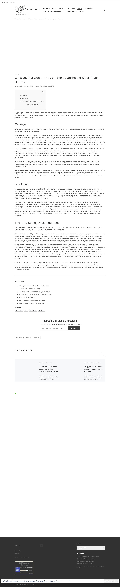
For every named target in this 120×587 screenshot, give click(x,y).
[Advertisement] (60, 526)
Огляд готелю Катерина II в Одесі (86, 558)
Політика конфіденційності (22, 557)
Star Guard (25, 98)
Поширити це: (34, 104)
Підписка (74, 328)
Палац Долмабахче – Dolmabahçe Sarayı (88, 556)
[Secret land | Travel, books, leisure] (20, 9)
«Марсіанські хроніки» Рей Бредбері (31, 303)
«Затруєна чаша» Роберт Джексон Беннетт (33, 286)
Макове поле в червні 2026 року (85, 561)
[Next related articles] (103, 355)
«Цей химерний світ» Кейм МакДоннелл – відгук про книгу (91, 566)
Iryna (19, 86)
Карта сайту (18, 550)
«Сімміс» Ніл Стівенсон (27, 297)
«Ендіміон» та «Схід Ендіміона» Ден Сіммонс (34, 292)
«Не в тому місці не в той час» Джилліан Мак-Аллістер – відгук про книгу (48, 369)
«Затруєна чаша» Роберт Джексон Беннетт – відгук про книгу (93, 369)
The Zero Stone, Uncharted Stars (32, 101)
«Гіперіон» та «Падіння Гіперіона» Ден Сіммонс (35, 294)
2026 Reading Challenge (24, 564)
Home (16, 19)
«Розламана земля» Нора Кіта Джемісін (32, 300)
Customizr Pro (25, 584)
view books (31, 573)
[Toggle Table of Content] (42, 91)
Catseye (24, 95)
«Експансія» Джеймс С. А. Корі (29, 289)
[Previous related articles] (99, 355)
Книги (20, 19)
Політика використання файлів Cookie (50, 581)
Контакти (17, 553)
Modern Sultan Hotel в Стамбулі (85, 563)
